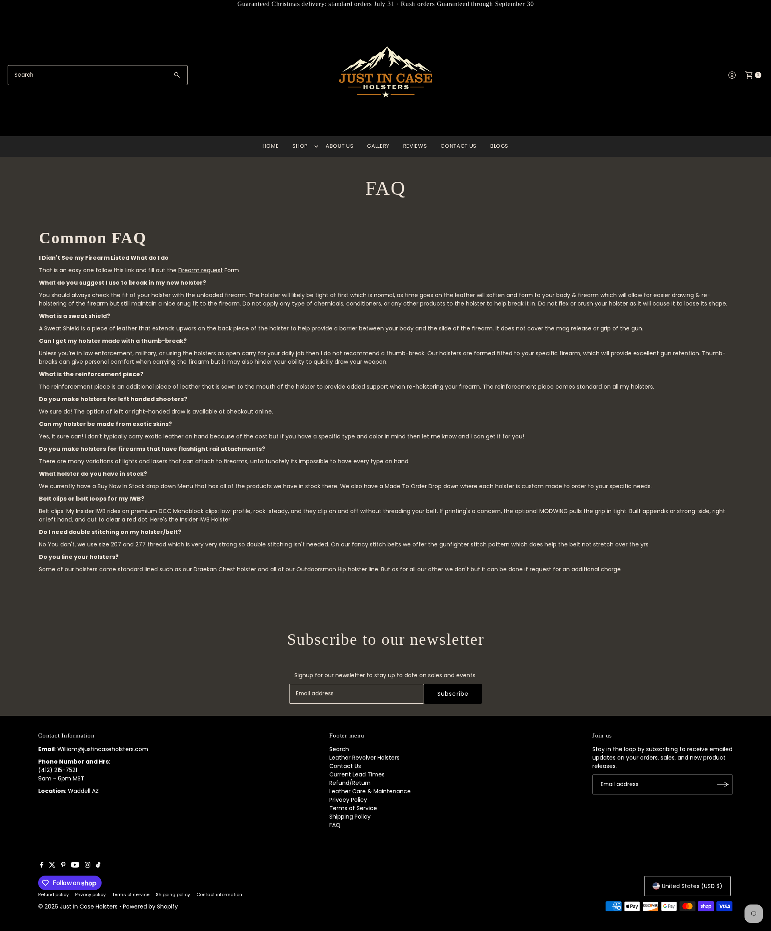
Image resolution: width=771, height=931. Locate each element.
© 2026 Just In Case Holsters (78, 906)
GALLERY (378, 146)
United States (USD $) (692, 886)
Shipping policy (173, 894)
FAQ (335, 825)
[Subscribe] (723, 784)
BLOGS (499, 146)
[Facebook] (41, 866)
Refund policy (53, 894)
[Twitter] (52, 866)
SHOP (300, 146)
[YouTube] (75, 866)
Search (339, 749)
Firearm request (200, 270)
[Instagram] (87, 866)
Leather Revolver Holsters (364, 758)
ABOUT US (339, 146)
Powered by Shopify (150, 906)
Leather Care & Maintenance (370, 791)
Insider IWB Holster (205, 519)
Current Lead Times (357, 774)
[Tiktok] (98, 866)
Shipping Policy (350, 817)
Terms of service (130, 894)
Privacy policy (90, 894)
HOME (271, 146)
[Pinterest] (63, 866)
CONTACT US (459, 146)
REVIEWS (415, 146)
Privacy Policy (348, 800)
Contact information (219, 894)
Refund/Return (350, 783)
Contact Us (345, 766)
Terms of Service (353, 808)
